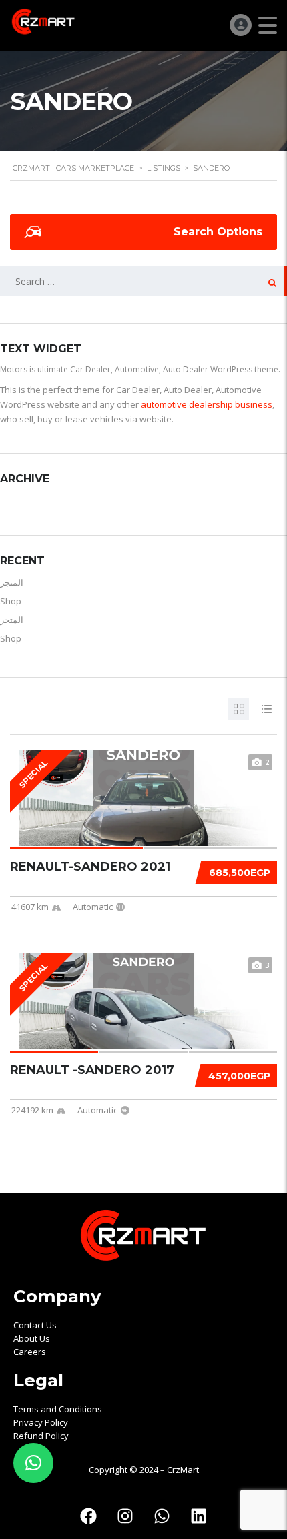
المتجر (11, 582)
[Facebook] (88, 1515)
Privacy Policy (40, 1422)
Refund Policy (41, 1436)
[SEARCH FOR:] (143, 281)
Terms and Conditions (57, 1409)
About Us (31, 1338)
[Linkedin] (199, 1515)
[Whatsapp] (162, 1515)
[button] (33, 1463)
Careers (29, 1352)
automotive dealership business (206, 404)
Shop (10, 601)
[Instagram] (125, 1515)
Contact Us (35, 1325)
